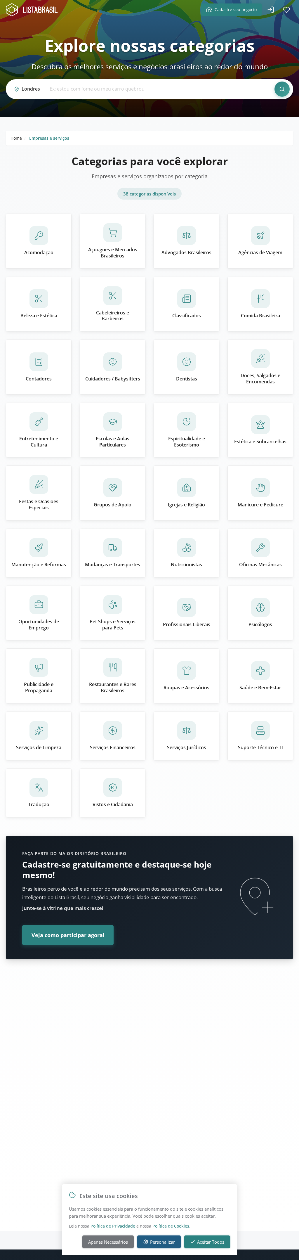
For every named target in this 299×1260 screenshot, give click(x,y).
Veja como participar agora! (68, 935)
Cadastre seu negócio (236, 9)
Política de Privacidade (113, 1226)
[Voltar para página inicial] (33, 9)
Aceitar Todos (210, 1242)
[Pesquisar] (282, 89)
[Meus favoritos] (286, 9)
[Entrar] (270, 9)
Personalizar (162, 1242)
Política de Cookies (170, 1226)
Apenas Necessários (108, 1242)
